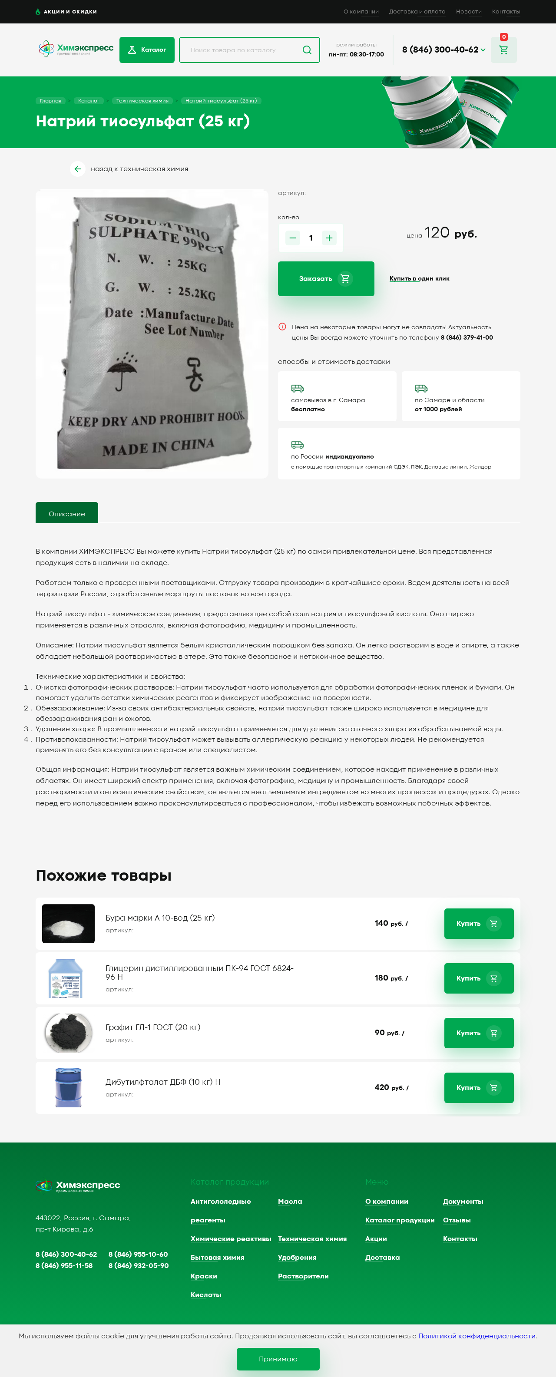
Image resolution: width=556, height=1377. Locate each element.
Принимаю (278, 1359)
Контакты (506, 11)
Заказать (315, 278)
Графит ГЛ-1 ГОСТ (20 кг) (153, 1027)
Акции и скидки (70, 11)
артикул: (120, 930)
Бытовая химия (218, 1257)
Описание (67, 514)
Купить (469, 923)
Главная (50, 101)
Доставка (382, 1257)
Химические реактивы (231, 1239)
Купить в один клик (420, 278)
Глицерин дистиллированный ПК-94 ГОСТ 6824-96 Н (200, 973)
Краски (204, 1276)
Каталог (153, 49)
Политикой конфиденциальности (477, 1336)
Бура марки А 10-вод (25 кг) (160, 918)
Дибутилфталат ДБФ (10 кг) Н (163, 1082)
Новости (469, 11)
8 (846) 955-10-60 (138, 1254)
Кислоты (206, 1295)
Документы (463, 1201)
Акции (376, 1239)
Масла (290, 1201)
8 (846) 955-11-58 (64, 1265)
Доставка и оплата (417, 11)
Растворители (303, 1276)
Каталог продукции (400, 1220)
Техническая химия (142, 101)
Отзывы (457, 1220)
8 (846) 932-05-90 (139, 1265)
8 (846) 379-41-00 (467, 337)
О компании (361, 11)
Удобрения (297, 1257)
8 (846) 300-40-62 (66, 1254)
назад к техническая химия (139, 169)
